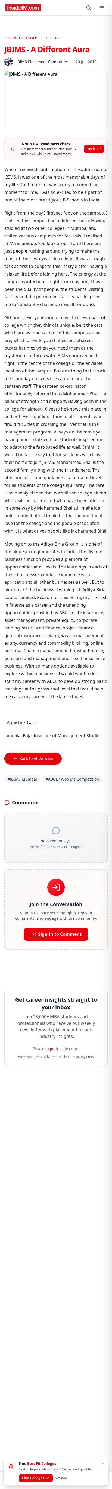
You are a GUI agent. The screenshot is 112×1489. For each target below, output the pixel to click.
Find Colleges (33, 1478)
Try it (91, 148)
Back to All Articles (36, 758)
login (50, 1048)
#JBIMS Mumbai (22, 779)
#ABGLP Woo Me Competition (72, 779)
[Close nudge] (103, 1463)
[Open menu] (102, 8)
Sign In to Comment (60, 934)
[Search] (89, 8)
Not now (61, 1478)
